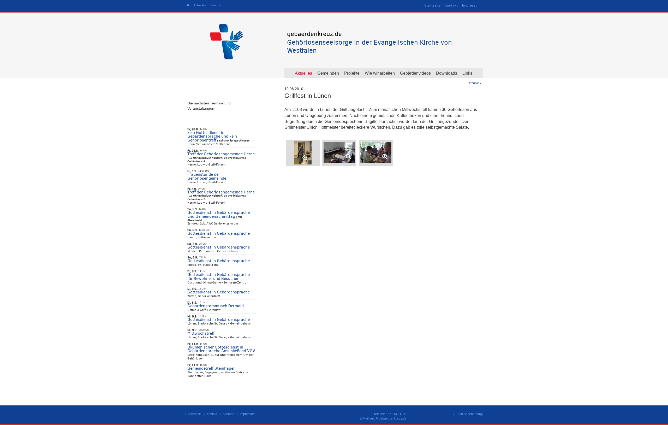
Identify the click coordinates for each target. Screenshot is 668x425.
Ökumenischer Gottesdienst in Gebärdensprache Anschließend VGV (221, 349)
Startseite (432, 5)
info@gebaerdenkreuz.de (388, 418)
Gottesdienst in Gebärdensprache (218, 233)
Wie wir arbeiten (380, 73)
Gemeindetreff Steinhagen (211, 368)
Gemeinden (328, 73)
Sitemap (228, 414)
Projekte (352, 73)
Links (467, 73)
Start (188, 5)
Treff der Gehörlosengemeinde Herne (221, 154)
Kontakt (451, 5)
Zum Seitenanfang (470, 414)
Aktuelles (199, 5)
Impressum (471, 5)
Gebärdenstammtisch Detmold (215, 306)
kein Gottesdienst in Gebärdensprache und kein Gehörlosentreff (212, 136)
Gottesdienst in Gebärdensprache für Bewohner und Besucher (218, 276)
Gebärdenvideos (415, 73)
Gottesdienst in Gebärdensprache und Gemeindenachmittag (218, 214)
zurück (476, 83)
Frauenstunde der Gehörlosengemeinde (206, 176)
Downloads (446, 73)
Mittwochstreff (200, 333)
